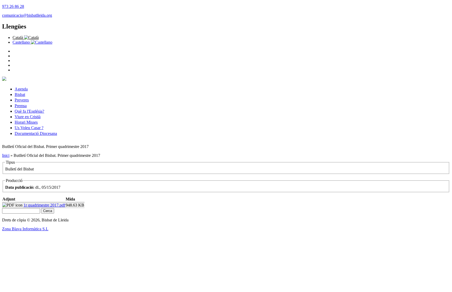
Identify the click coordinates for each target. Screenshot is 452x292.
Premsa (21, 106)
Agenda (21, 89)
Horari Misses (26, 122)
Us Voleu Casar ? (29, 127)
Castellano (22, 42)
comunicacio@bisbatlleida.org (27, 15)
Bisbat (20, 94)
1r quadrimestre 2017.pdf (44, 205)
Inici (5, 155)
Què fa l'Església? (29, 111)
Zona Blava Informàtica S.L (25, 229)
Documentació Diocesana (36, 133)
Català (18, 37)
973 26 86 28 (13, 6)
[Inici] (4, 79)
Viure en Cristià (28, 116)
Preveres (22, 100)
